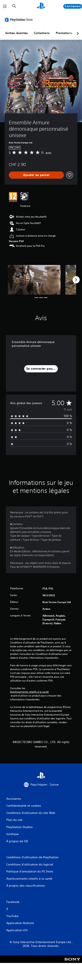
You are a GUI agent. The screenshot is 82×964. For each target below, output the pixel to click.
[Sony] (72, 962)
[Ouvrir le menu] (4, 6)
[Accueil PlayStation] (41, 6)
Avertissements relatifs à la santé (29, 692)
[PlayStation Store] (19, 19)
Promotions (64, 33)
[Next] (76, 279)
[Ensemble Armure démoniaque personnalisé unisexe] (34, 280)
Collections (42, 33)
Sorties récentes (16, 33)
